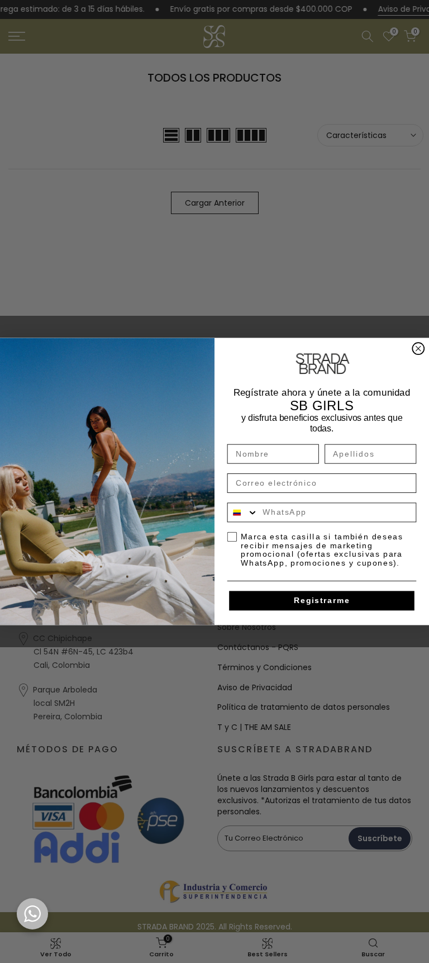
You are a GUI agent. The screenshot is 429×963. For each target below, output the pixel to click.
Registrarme (322, 600)
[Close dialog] (418, 348)
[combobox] (243, 512)
